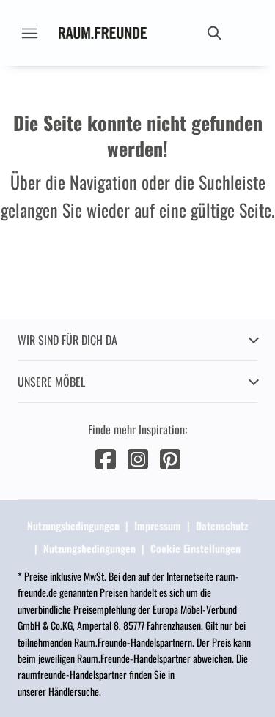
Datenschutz (222, 525)
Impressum (157, 525)
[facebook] (105, 457)
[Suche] (213, 33)
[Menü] (29, 33)
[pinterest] (170, 457)
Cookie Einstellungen (195, 548)
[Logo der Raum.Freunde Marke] (103, 33)
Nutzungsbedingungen (73, 525)
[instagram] (138, 457)
